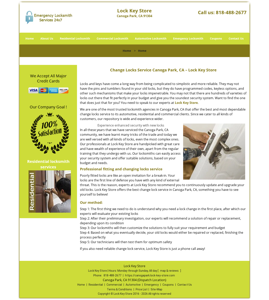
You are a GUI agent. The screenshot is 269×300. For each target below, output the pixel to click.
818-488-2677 (231, 12)
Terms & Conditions (119, 289)
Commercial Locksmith (112, 38)
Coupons (216, 38)
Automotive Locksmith (150, 38)
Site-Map (156, 289)
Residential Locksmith (75, 38)
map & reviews (169, 270)
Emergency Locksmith (188, 38)
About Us (46, 38)
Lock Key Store (186, 103)
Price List (141, 289)
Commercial (114, 284)
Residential (96, 284)
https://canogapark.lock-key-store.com (150, 275)
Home (29, 38)
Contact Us (236, 38)
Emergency (151, 284)
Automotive (133, 284)
